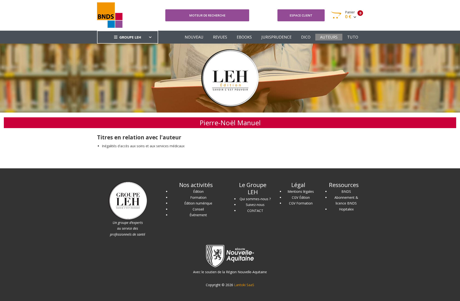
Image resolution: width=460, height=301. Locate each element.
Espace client (301, 15)
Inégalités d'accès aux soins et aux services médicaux (143, 146)
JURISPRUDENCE (276, 37)
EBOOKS (244, 37)
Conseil (198, 209)
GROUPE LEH (130, 37)
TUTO (352, 37)
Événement (198, 215)
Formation (198, 197)
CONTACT (255, 210)
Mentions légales (301, 191)
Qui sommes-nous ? (255, 199)
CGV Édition (301, 197)
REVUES (220, 37)
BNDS (346, 191)
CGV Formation (301, 203)
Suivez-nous (255, 204)
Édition (198, 191)
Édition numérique (198, 203)
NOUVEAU (194, 37)
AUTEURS (329, 37)
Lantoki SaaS (244, 285)
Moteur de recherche (207, 15)
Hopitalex (346, 209)
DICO (305, 37)
